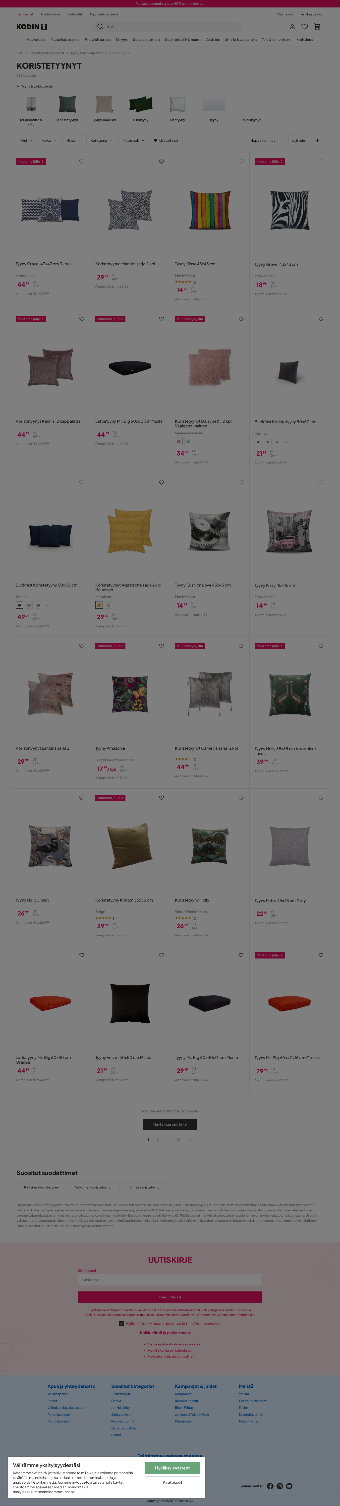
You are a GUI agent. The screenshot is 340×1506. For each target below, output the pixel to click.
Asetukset (172, 1482)
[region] (106, 1477)
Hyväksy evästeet (172, 1467)
